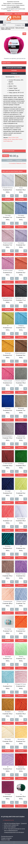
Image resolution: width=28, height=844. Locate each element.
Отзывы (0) (14, 73)
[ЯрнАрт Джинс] (14, 44)
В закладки (9, 160)
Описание (14, 70)
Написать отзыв (21, 163)
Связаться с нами (5, 839)
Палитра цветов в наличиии (14, 67)
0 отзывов (12, 163)
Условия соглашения (6, 838)
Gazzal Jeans (11, 139)
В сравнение (19, 160)
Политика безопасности (7, 836)
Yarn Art (17, 77)
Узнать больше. (15, 10)
